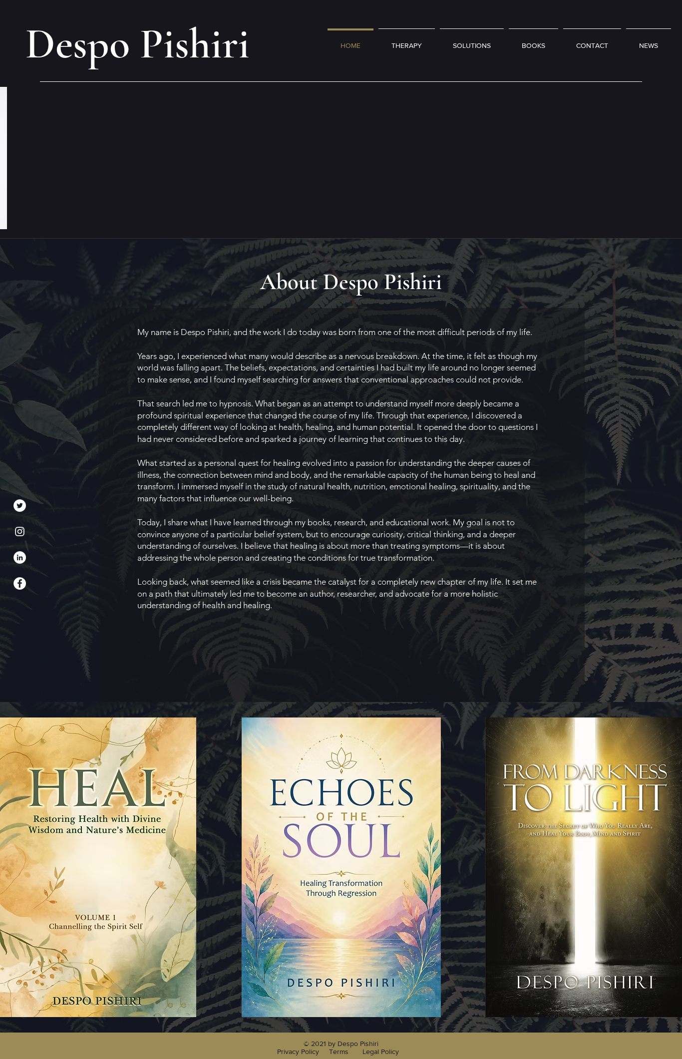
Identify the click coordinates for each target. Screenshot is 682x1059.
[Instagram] (19, 531)
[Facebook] (19, 583)
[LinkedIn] (19, 557)
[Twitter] (19, 505)
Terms (339, 1052)
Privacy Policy (299, 1052)
